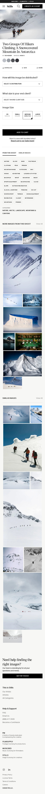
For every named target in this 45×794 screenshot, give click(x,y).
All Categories (8, 698)
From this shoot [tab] (9, 153)
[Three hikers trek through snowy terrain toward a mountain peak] (16, 414)
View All (39, 224)
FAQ (4, 713)
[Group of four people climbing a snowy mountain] (22, 447)
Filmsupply (23, 1)
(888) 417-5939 (8, 719)
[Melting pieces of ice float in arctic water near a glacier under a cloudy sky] (32, 300)
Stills (32, 1)
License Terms (7, 778)
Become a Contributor (11, 722)
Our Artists (6, 692)
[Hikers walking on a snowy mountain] (22, 518)
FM (3, 733)
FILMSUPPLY (7, 742)
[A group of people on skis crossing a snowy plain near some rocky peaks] (36, 480)
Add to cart (22, 132)
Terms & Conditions (9, 781)
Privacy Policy (7, 774)
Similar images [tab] (24, 153)
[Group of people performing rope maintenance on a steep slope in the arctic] (12, 300)
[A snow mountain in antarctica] (22, 363)
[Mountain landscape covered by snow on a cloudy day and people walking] (22, 601)
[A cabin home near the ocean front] (9, 341)
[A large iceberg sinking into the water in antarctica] (22, 319)
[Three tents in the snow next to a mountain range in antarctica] (12, 383)
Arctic (12, 210)
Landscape (20, 210)
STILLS (5, 755)
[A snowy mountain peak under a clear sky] (22, 269)
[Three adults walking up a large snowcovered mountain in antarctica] (12, 237)
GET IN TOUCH (22, 676)
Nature (5, 210)
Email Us (5, 716)
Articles (5, 695)
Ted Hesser (8, 55)
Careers (5, 784)
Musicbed (15, 1)
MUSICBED (7, 748)
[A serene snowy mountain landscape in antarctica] (32, 237)
